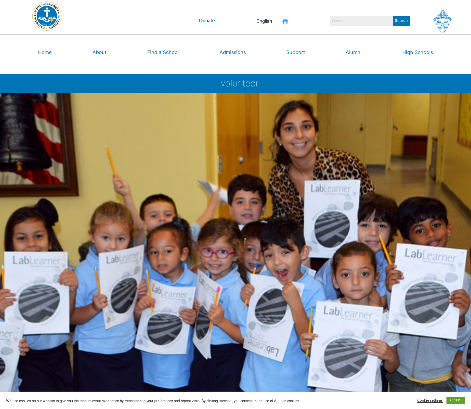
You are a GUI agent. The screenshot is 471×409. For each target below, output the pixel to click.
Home (45, 52)
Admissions (233, 52)
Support (295, 52)
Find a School (163, 52)
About (99, 52)
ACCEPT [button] (455, 400)
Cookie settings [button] (430, 400)
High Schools (417, 52)
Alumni (354, 52)
